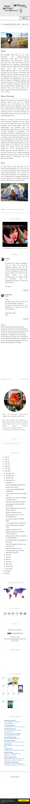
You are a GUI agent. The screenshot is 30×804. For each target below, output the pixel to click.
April (7, 562)
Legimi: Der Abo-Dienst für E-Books (14, 750)
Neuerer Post (6, 379)
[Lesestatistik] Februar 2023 (12, 735)
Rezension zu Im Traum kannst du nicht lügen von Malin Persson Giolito (14, 764)
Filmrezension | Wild (12, 487)
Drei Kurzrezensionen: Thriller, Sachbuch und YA (13, 730)
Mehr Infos (6, 802)
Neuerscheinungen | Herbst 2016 (15, 485)
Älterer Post (23, 379)
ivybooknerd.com (9, 729)
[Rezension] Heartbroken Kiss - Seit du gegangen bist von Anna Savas (14, 759)
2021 (5, 459)
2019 (5, 464)
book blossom (8, 752)
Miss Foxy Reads (9, 740)
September (9, 480)
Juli (7, 555)
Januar (8, 568)
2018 (5, 466)
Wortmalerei (8, 749)
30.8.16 (6, 260)
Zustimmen (24, 800)
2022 (5, 457)
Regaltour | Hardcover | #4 (13, 548)
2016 (5, 471)
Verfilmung (19, 209)
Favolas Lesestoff (10, 720)
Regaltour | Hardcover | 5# (13, 529)
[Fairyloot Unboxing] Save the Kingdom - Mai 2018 (12, 754)
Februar (8, 566)
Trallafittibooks (9, 725)
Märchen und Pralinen (11, 762)
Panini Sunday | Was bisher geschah (14, 742)
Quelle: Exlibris (5, 92)
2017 (5, 468)
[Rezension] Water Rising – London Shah (14, 746)
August (8, 482)
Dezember (9, 473)
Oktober (8, 478)
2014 (5, 573)
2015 (5, 571)
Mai (7, 559)
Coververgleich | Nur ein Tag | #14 (16, 523)
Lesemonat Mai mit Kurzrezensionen (14, 726)
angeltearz (8, 295)
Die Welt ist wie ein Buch (12, 733)
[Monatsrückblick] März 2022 (12, 738)
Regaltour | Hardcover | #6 (13, 512)
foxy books (7, 744)
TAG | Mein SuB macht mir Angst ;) (16, 502)
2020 (5, 461)
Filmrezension (10, 209)
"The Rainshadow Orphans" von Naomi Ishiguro (13, 722)
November (9, 475)
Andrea (7, 258)
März (7, 564)
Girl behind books (10, 737)
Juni (7, 557)
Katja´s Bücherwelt (10, 757)
